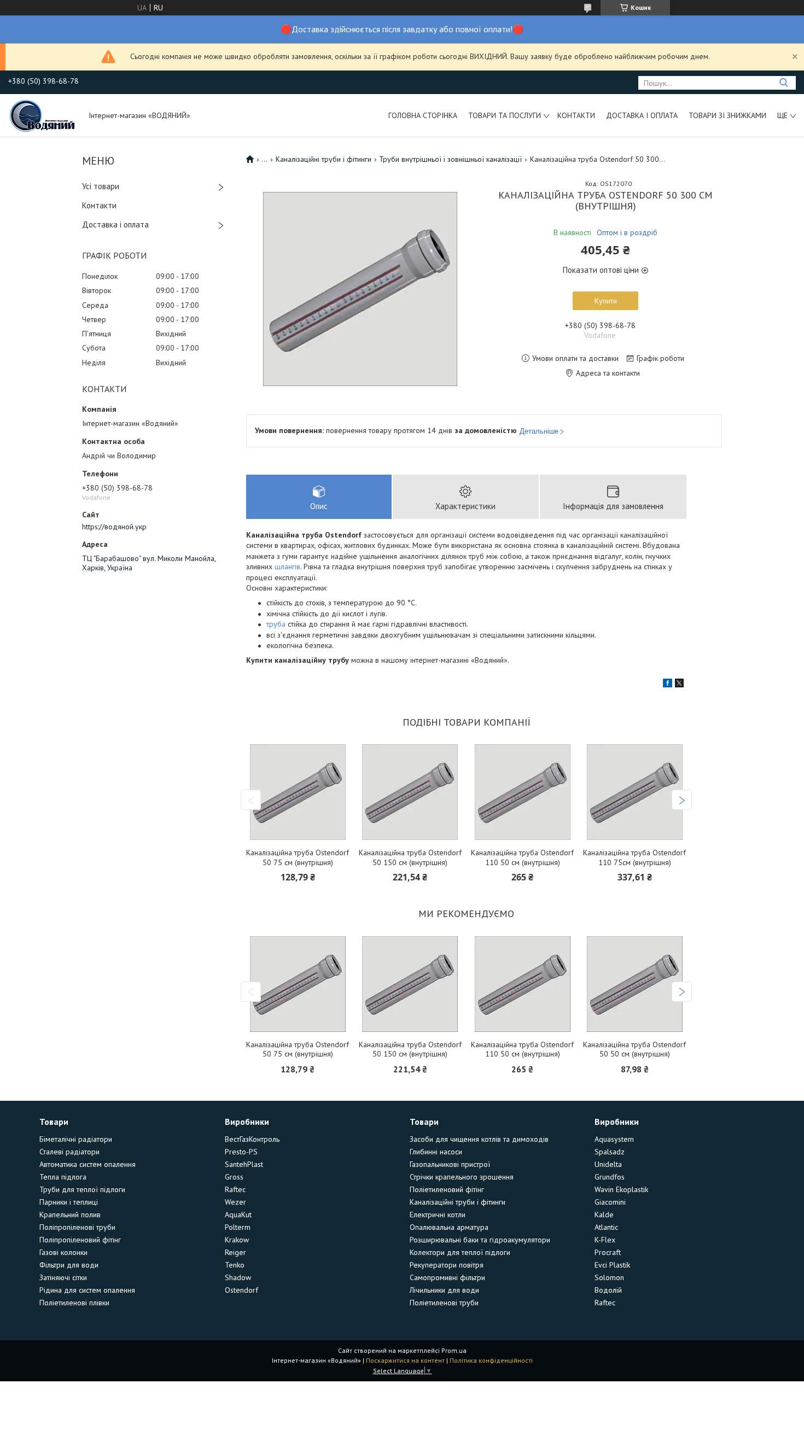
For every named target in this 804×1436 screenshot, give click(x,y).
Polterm (237, 1227)
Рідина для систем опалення (87, 1290)
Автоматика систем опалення (87, 1164)
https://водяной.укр (114, 527)
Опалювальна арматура (449, 1227)
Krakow (237, 1240)
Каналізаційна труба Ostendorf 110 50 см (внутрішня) (522, 857)
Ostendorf (241, 1290)
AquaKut (238, 1214)
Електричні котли (437, 1214)
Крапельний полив (70, 1214)
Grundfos (610, 1177)
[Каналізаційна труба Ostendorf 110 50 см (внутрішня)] (522, 792)
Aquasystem (614, 1139)
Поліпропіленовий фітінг (80, 1240)
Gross (234, 1177)
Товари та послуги (504, 115)
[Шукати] (783, 83)
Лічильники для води (444, 1290)
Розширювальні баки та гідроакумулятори (480, 1240)
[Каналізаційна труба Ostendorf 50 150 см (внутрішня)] (410, 792)
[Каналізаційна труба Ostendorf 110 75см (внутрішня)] (634, 792)
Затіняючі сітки (63, 1277)
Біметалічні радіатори (75, 1139)
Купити (606, 301)
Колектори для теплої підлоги (460, 1252)
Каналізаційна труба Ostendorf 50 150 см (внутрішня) (410, 857)
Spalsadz (610, 1152)
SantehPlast (244, 1164)
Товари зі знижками (727, 115)
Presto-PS (241, 1152)
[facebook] (667, 685)
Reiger (235, 1252)
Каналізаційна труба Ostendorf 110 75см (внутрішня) (634, 857)
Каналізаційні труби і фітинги (323, 159)
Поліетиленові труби (444, 1302)
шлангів (287, 566)
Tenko (234, 1265)
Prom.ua (454, 1350)
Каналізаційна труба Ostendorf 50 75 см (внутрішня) (297, 857)
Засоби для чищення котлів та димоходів (479, 1139)
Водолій (608, 1290)
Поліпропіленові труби (77, 1227)
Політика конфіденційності (491, 1360)
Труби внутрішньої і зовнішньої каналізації (450, 159)
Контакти (576, 115)
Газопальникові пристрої (450, 1164)
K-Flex (605, 1240)
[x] (679, 685)
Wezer (235, 1202)
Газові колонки (63, 1252)
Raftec (235, 1189)
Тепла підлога (62, 1177)
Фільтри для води (68, 1265)
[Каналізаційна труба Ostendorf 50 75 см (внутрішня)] (297, 792)
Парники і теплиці (68, 1202)
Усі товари (100, 186)
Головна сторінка (422, 115)
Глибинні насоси (436, 1152)
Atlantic (606, 1227)
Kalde (604, 1214)
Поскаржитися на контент (405, 1360)
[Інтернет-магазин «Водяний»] (43, 115)
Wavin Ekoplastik (621, 1189)
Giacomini (610, 1202)
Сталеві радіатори (69, 1152)
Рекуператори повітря (446, 1265)
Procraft (608, 1252)
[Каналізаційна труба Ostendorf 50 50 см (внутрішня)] (634, 984)
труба (276, 624)
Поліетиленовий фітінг (447, 1189)
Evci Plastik (612, 1265)
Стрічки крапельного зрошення (462, 1177)
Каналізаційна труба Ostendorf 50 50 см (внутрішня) (634, 1049)
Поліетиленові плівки (74, 1302)
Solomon (609, 1277)
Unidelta (608, 1164)
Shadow (238, 1277)
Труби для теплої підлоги (82, 1189)
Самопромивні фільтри (447, 1277)
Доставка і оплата (642, 115)
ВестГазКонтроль (252, 1139)
